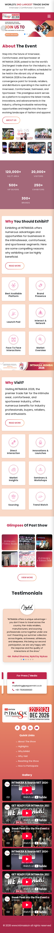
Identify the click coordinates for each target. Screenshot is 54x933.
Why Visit (21, 756)
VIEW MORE (27, 577)
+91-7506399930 (23, 689)
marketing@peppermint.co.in (27, 685)
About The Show (25, 741)
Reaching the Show (27, 760)
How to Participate (26, 765)
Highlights (22, 746)
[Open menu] (49, 16)
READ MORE (15, 265)
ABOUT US (11, 120)
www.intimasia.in (21, 925)
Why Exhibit (22, 751)
